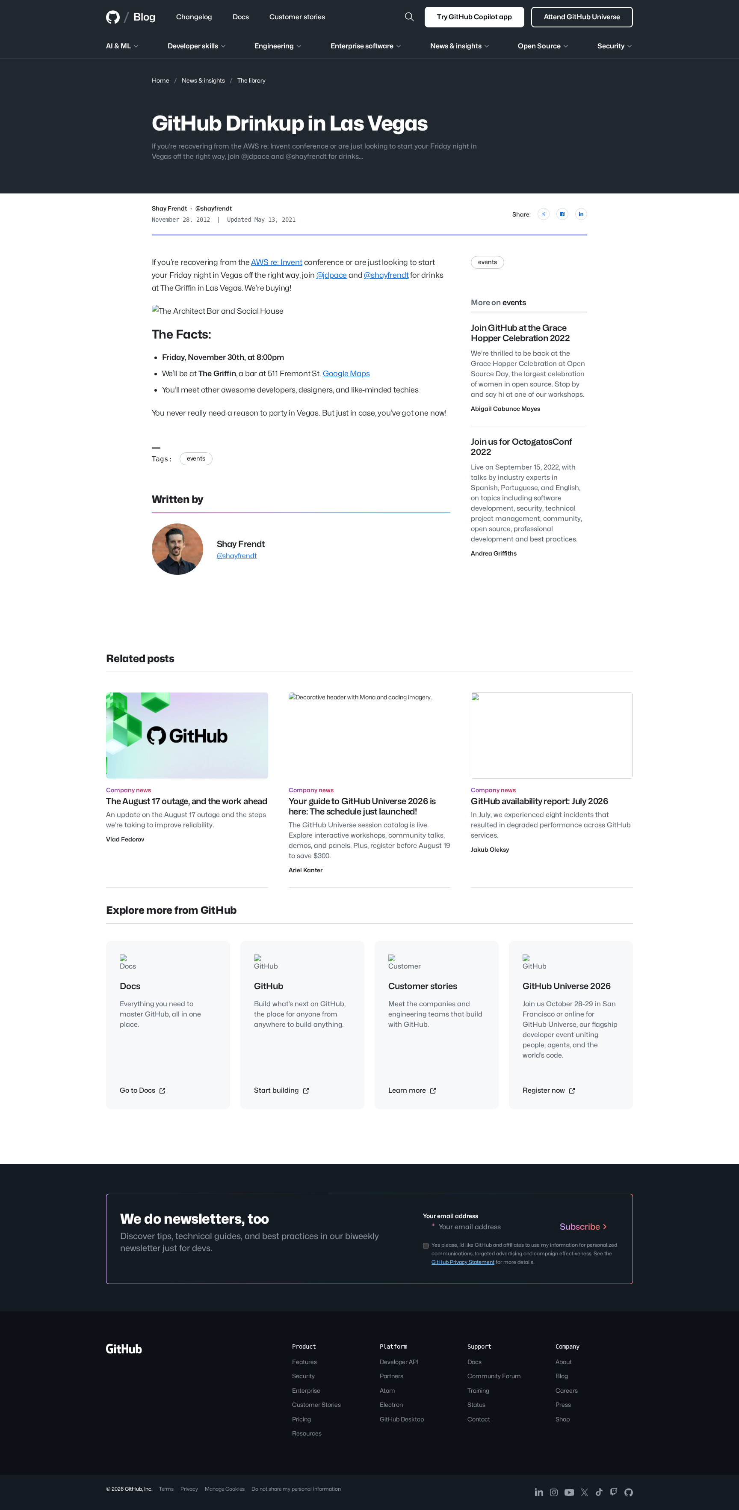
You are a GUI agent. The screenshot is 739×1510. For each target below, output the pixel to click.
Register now (545, 1090)
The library (251, 80)
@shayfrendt (213, 208)
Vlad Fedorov (125, 839)
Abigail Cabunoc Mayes (505, 408)
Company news (128, 790)
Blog (144, 17)
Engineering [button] (274, 46)
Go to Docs (138, 1090)
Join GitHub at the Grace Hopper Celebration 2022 (520, 333)
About (564, 1361)
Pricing (301, 1419)
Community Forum (494, 1375)
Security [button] (610, 46)
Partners (391, 1375)
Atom (387, 1390)
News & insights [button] (456, 46)
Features (304, 1361)
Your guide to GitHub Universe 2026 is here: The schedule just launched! (362, 806)
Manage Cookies (225, 1489)
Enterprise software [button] (362, 46)
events (196, 458)
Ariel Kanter (305, 870)
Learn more (408, 1090)
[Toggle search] (409, 17)
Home (160, 80)
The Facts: (181, 334)
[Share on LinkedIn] (581, 214)
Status (476, 1404)
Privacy (189, 1489)
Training (478, 1390)
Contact (478, 1419)
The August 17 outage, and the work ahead (186, 801)
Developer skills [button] (193, 46)
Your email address (450, 1215)
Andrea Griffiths (494, 553)
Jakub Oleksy (490, 849)
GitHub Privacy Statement (463, 1262)
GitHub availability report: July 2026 (539, 801)
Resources (307, 1433)
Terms (166, 1489)
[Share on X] (544, 214)
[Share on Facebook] (562, 214)
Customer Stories (316, 1404)
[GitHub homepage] (113, 17)
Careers (567, 1390)
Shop (563, 1419)
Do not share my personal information (296, 1489)
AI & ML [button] (118, 46)
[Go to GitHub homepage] (124, 1351)
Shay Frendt (169, 208)
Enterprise (306, 1390)
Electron (391, 1404)
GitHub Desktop (402, 1419)
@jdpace (331, 274)
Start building (277, 1090)
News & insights (203, 80)
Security (303, 1375)
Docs (474, 1361)
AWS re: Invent (276, 262)
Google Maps (346, 373)
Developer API (399, 1361)
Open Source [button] (539, 46)
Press (563, 1404)
